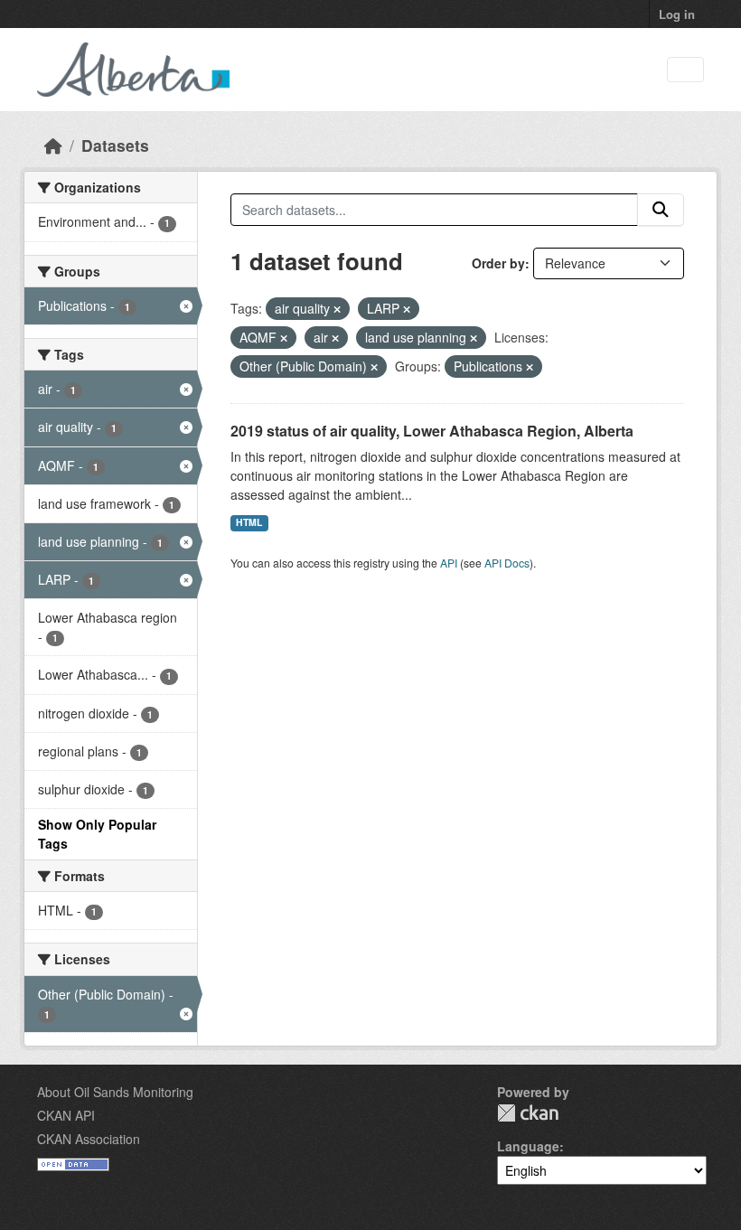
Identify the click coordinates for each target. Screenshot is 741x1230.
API (448, 562)
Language (528, 1146)
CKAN (527, 1112)
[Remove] (337, 309)
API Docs (507, 562)
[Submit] (660, 209)
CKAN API (66, 1115)
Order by (498, 263)
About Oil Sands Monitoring (115, 1092)
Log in (677, 14)
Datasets (115, 145)
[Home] (53, 145)
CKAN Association (88, 1139)
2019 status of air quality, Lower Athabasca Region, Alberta (431, 430)
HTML (249, 522)
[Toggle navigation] (685, 70)
